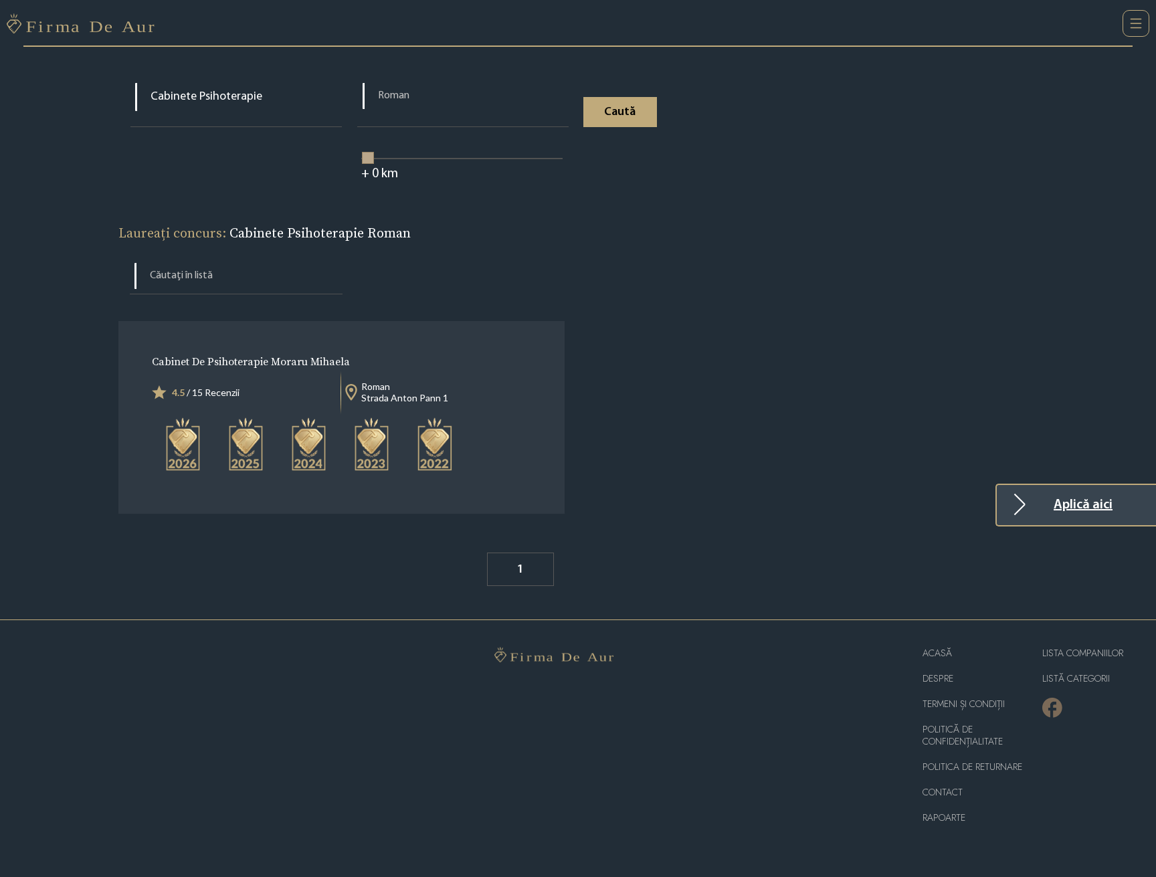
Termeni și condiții (964, 704)
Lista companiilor (1082, 653)
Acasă (937, 653)
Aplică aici (1083, 505)
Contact (943, 792)
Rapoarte (944, 817)
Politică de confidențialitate (963, 735)
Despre (938, 678)
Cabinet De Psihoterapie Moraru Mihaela (251, 361)
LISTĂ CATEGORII (1076, 678)
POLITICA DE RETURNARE (972, 767)
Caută (620, 112)
